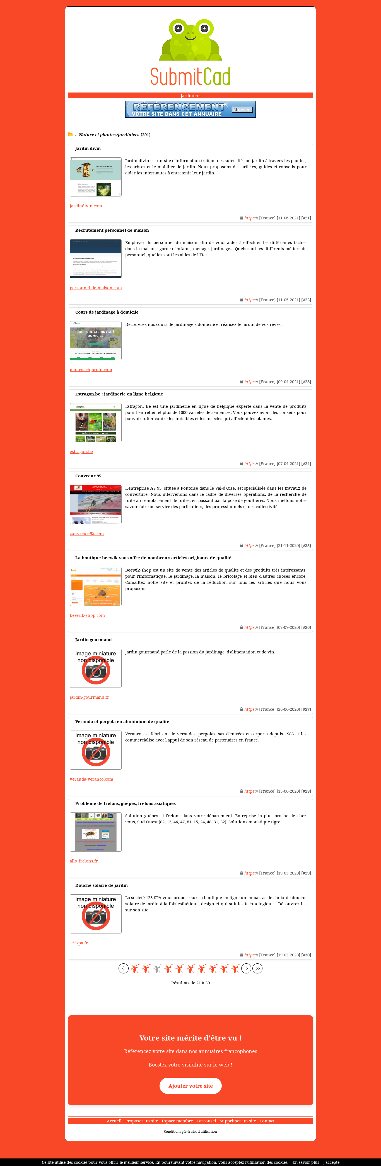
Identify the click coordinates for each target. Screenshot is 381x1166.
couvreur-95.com (87, 533)
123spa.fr (79, 942)
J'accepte (331, 1162)
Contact (267, 1121)
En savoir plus (306, 1162)
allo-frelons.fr (84, 861)
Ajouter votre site (190, 1085)
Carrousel (206, 1121)
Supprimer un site (238, 1121)
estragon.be (81, 451)
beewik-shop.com (87, 615)
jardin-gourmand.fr (89, 697)
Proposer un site (141, 1121)
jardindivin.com (86, 205)
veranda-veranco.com (91, 779)
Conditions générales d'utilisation (190, 1131)
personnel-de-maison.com (96, 287)
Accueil (114, 1121)
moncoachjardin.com (91, 369)
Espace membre (177, 1121)
